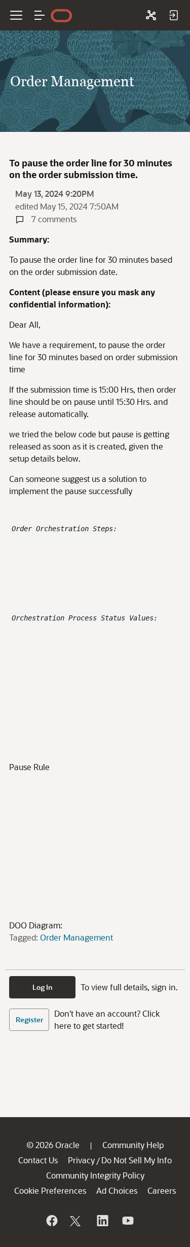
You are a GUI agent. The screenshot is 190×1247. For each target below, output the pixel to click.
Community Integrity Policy (95, 1175)
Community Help (133, 1144)
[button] (39, 15)
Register (29, 1019)
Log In (42, 987)
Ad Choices (116, 1190)
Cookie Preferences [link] (50, 1190)
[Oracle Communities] (151, 15)
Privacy (81, 1160)
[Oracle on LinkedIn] (101, 1221)
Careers (161, 1190)
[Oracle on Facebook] (51, 1221)
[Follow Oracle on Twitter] (76, 1221)
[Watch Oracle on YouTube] (127, 1221)
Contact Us (38, 1160)
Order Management (76, 937)
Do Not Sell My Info (136, 1160)
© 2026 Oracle (53, 1144)
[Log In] (173, 15)
